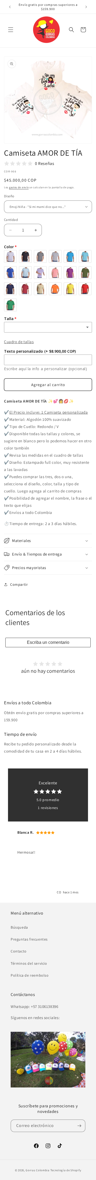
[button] (11, 30)
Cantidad (11, 219)
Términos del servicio (29, 963)
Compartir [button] (19, 584)
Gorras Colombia (38, 1170)
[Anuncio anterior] (10, 7)
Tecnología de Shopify (65, 1170)
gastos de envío (19, 187)
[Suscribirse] (79, 1126)
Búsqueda (19, 927)
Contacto (19, 951)
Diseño (9, 196)
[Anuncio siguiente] (86, 7)
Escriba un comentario (48, 642)
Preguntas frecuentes (29, 939)
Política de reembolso (30, 975)
